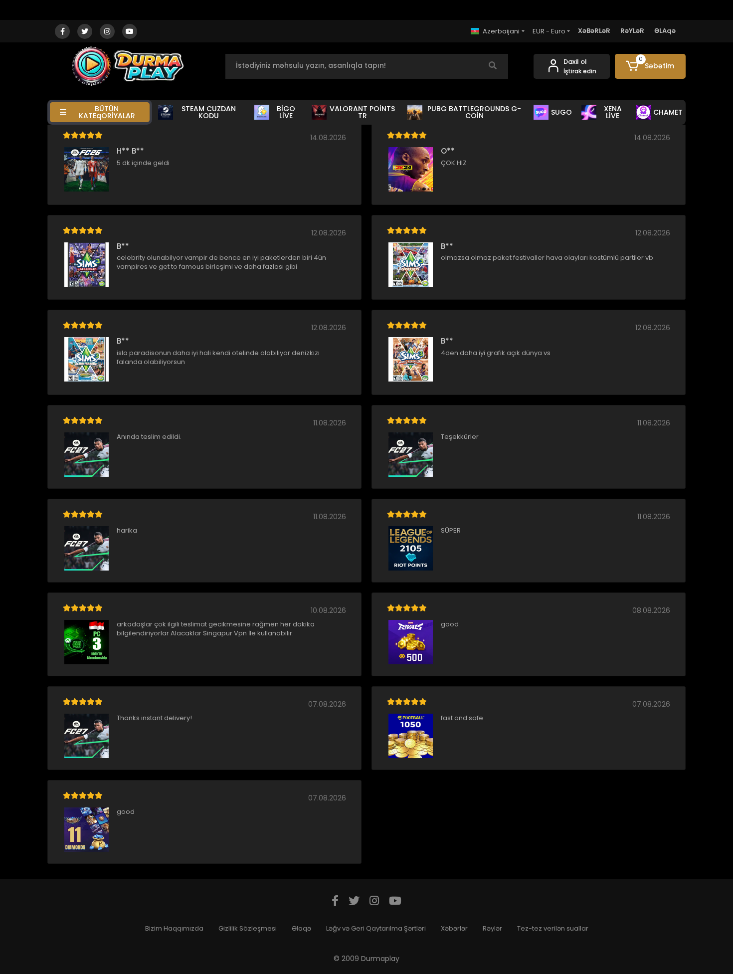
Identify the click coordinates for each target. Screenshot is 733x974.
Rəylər (492, 928)
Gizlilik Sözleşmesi (247, 928)
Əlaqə (301, 928)
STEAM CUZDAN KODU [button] (209, 112)
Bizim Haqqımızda (174, 928)
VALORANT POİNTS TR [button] (362, 112)
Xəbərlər (454, 928)
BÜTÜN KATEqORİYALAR (107, 112)
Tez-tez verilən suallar (552, 928)
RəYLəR (632, 30)
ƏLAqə (665, 30)
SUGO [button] (561, 112)
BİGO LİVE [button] (286, 112)
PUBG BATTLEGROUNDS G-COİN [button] (474, 112)
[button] (650, 66)
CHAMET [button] (668, 112)
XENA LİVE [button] (613, 112)
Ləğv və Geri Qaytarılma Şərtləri (376, 928)
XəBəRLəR (594, 30)
